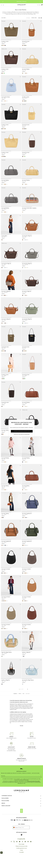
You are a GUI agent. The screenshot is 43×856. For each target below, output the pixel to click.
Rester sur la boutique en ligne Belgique (22, 434)
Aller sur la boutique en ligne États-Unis (22, 431)
